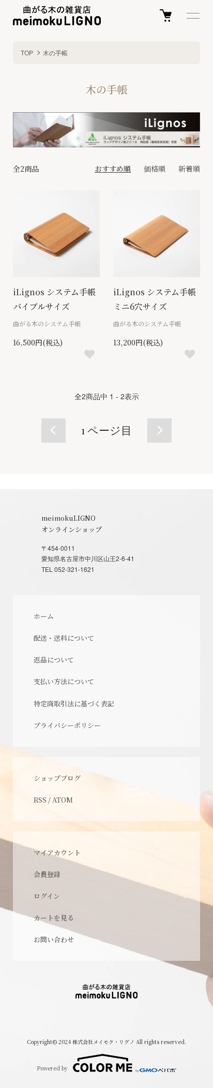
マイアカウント (57, 852)
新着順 (189, 168)
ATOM (62, 800)
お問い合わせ (54, 939)
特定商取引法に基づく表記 (74, 703)
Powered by (52, 1068)
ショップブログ (57, 778)
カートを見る (54, 918)
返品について (54, 659)
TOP (27, 52)
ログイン (47, 896)
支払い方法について (64, 681)
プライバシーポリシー (67, 725)
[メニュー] (192, 15)
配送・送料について (64, 638)
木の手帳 (55, 52)
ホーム (44, 616)
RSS (40, 800)
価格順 (154, 168)
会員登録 (47, 874)
